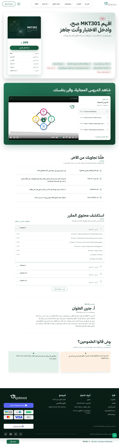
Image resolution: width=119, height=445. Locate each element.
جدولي (88, 399)
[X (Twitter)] (21, 434)
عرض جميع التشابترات (59, 289)
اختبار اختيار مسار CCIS (59, 399)
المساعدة (44, 4)
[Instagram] (16, 434)
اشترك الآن (13, 442)
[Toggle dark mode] (19, 4)
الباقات (36, 4)
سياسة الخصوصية (110, 411)
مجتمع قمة (68, 4)
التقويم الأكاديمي (61, 403)
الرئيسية (87, 4)
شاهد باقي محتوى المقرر (102, 137)
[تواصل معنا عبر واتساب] (114, 435)
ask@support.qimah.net (40, 433)
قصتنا (113, 403)
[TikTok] (6, 434)
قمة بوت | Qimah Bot (83, 403)
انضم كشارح (111, 407)
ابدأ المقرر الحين (24, 48)
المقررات (78, 4)
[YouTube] (11, 434)
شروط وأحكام (111, 414)
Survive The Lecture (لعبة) (57, 407)
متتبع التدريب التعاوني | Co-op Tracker (81, 412)
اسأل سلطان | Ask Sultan (82, 407)
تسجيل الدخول (9, 4)
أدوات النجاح (56, 4)
